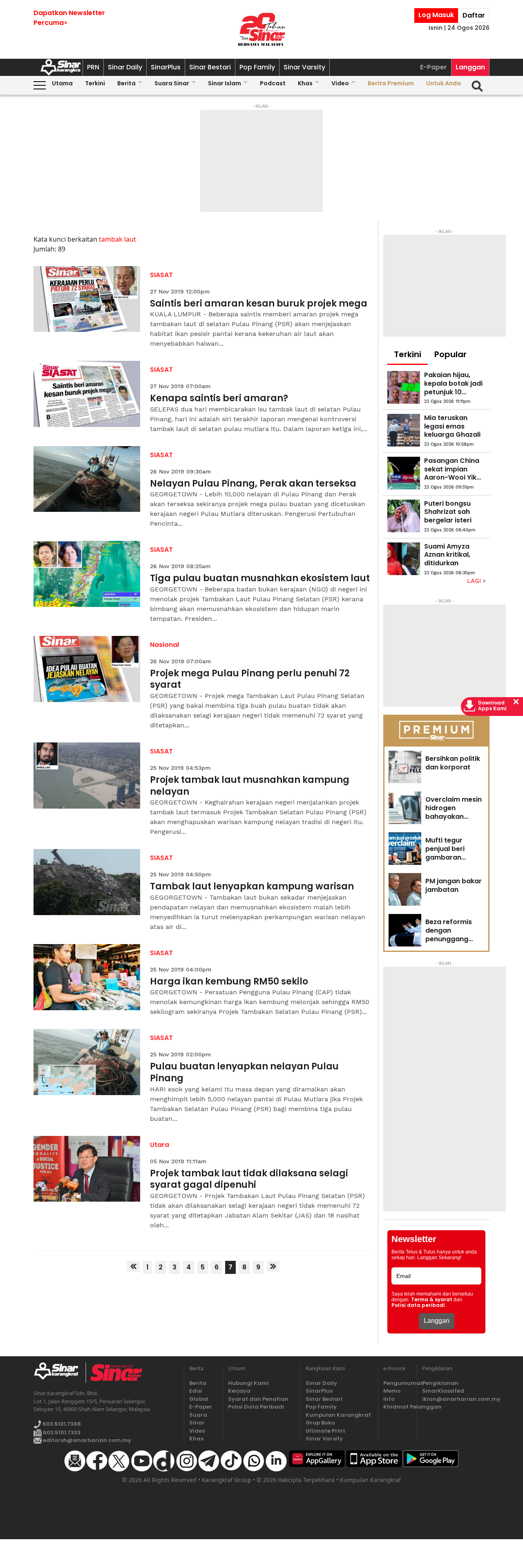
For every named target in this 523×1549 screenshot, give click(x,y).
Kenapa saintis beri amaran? (219, 398)
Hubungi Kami (248, 1383)
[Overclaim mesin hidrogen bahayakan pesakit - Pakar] (405, 807)
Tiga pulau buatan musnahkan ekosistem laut (260, 578)
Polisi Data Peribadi (256, 1407)
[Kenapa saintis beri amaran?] (87, 394)
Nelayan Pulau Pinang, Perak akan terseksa (253, 484)
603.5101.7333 (61, 1432)
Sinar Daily (125, 67)
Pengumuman (397, 1383)
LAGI (475, 580)
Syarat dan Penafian (258, 1399)
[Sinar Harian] (261, 29)
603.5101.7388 (61, 1424)
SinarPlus (166, 67)
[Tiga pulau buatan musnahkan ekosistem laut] (87, 574)
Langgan (470, 67)
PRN (93, 67)
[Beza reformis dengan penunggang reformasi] (405, 930)
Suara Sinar (171, 83)
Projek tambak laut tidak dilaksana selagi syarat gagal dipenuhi (249, 1179)
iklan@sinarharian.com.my (455, 1399)
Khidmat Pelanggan (397, 1407)
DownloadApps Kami (492, 705)
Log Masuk (436, 15)
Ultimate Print (325, 1431)
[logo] (59, 1372)
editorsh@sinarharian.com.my (86, 1440)
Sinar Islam (224, 83)
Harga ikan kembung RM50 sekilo (229, 982)
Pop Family (257, 67)
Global (198, 1399)
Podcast (273, 83)
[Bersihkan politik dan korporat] (405, 767)
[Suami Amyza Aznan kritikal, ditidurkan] (403, 558)
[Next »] (273, 1266)
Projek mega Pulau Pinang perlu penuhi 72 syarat (250, 679)
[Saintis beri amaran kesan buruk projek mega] (87, 299)
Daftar (474, 15)
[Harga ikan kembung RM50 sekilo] (87, 977)
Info (389, 1399)
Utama (62, 83)
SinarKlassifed (443, 1391)
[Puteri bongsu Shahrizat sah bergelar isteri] (403, 516)
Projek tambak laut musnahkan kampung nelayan (249, 786)
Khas (305, 83)
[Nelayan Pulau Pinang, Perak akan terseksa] (87, 479)
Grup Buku (320, 1423)
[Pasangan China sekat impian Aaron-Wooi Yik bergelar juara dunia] (403, 473)
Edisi (195, 1391)
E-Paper (433, 67)
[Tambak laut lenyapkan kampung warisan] (87, 882)
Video (340, 83)
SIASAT (161, 275)
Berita (126, 83)
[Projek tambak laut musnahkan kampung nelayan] (87, 775)
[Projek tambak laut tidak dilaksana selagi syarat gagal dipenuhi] (87, 1169)
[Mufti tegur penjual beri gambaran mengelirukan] (405, 848)
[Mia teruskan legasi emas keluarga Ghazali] (403, 430)
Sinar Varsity (304, 67)
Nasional (164, 644)
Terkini (95, 83)
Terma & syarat (431, 1299)
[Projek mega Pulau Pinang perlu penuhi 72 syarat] (87, 669)
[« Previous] (133, 1266)
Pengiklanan (440, 1383)
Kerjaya (239, 1391)
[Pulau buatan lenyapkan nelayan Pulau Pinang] (87, 1062)
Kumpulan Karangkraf (338, 1415)
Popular (450, 354)
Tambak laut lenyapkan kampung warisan (252, 887)
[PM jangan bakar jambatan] (405, 889)
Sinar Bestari (210, 67)
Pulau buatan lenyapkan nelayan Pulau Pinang (244, 1072)
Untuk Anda (443, 83)
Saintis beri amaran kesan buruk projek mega (258, 304)
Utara (159, 1144)
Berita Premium (391, 83)
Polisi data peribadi (418, 1305)
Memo (392, 1391)
